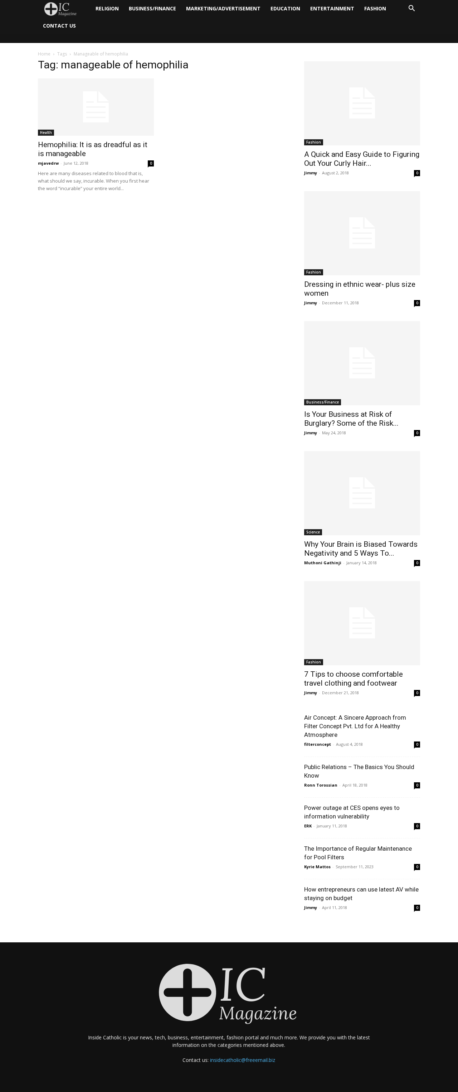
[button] (411, 9)
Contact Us (59, 25)
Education (285, 8)
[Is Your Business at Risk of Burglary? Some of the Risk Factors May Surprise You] (362, 363)
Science (313, 532)
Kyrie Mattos (317, 866)
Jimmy (310, 172)
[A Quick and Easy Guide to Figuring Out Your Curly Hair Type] (362, 103)
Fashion (375, 8)
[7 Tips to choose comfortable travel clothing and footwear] (362, 623)
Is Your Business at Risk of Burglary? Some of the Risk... (351, 418)
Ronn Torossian (320, 785)
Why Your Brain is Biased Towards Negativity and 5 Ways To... (361, 548)
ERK (308, 825)
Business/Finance (152, 8)
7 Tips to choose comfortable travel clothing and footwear (353, 678)
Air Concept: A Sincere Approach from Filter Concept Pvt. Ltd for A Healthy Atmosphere (355, 726)
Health (46, 132)
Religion (107, 8)
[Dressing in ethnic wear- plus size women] (362, 233)
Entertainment (332, 8)
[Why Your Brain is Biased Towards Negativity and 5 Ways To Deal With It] (362, 493)
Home (44, 54)
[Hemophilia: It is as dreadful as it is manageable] (96, 107)
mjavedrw (48, 163)
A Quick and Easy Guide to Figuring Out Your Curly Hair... (361, 159)
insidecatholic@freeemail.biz (242, 1060)
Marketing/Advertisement (223, 8)
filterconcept (317, 744)
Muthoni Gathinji (322, 562)
